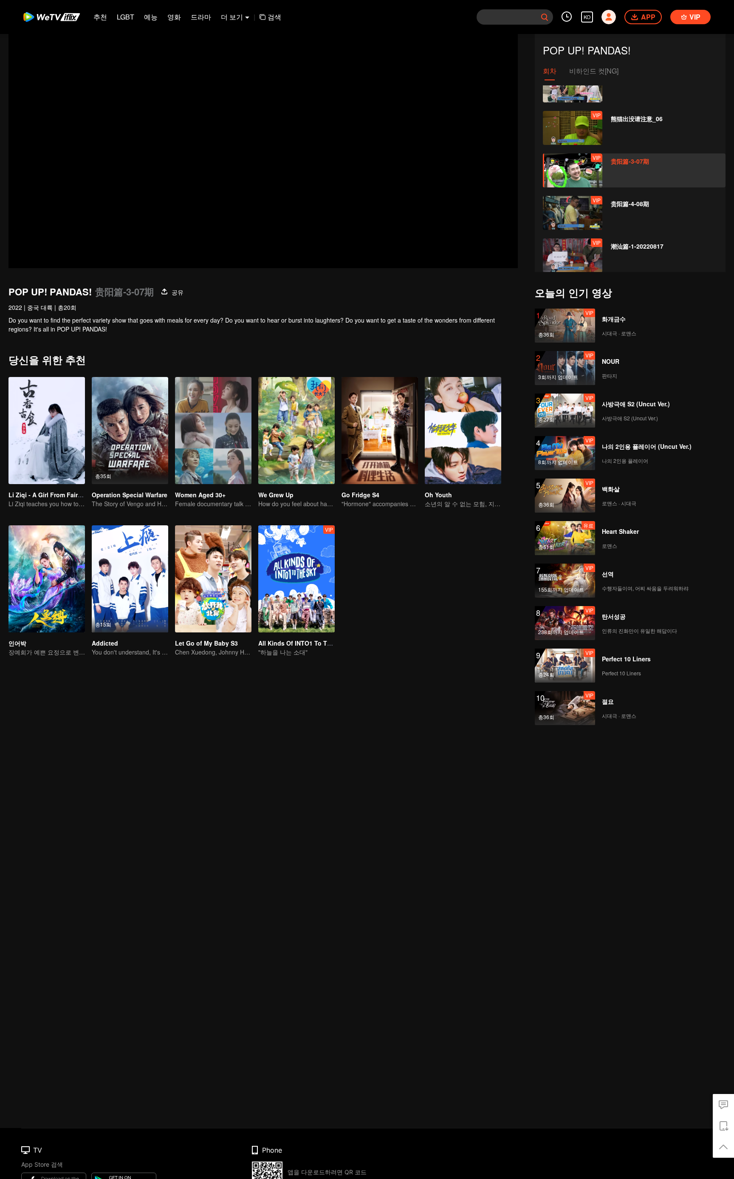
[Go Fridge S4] (380, 430)
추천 (100, 17)
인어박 (17, 643)
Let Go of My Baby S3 (206, 643)
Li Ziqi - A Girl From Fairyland (51, 494)
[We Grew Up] (296, 430)
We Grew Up (276, 494)
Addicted (105, 643)
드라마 (201, 17)
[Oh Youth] (463, 430)
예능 (151, 17)
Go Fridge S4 (360, 494)
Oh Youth (438, 494)
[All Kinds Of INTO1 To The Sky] (296, 578)
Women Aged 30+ (200, 494)
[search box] (544, 17)
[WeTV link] (52, 17)
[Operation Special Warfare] (130, 430)
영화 (174, 17)
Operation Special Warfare (129, 494)
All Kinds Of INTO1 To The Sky (302, 643)
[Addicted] (130, 578)
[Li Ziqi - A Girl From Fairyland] (46, 430)
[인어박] (46, 578)
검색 (274, 17)
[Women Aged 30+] (213, 430)
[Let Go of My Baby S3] (213, 578)
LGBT (125, 17)
